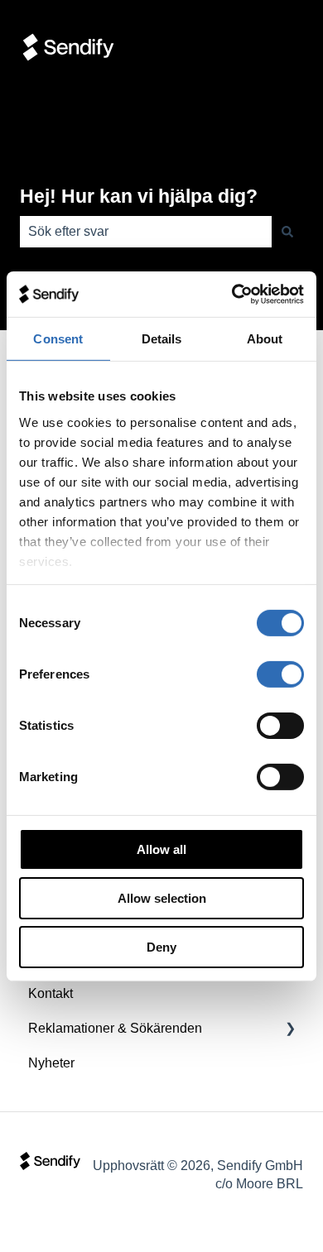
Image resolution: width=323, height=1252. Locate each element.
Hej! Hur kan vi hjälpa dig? (139, 196)
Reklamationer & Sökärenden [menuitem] (115, 1028)
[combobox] (146, 231)
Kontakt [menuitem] (50, 993)
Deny (161, 946)
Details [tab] (162, 339)
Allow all (161, 849)
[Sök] (287, 231)
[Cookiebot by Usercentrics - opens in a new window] (232, 294)
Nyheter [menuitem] (51, 1063)
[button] (290, 1030)
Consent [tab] (58, 339)
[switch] (280, 674)
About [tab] (265, 339)
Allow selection (162, 898)
